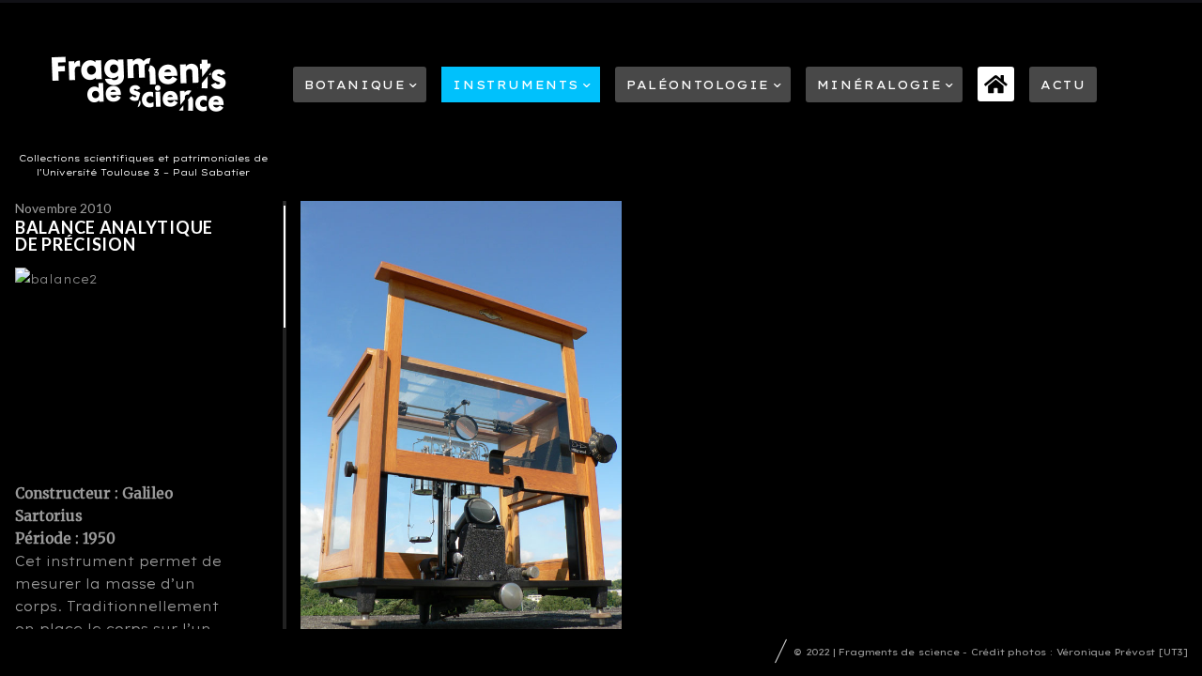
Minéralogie (880, 84)
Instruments (516, 84)
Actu (1063, 84)
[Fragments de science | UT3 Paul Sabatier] (144, 88)
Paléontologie (698, 84)
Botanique (355, 84)
